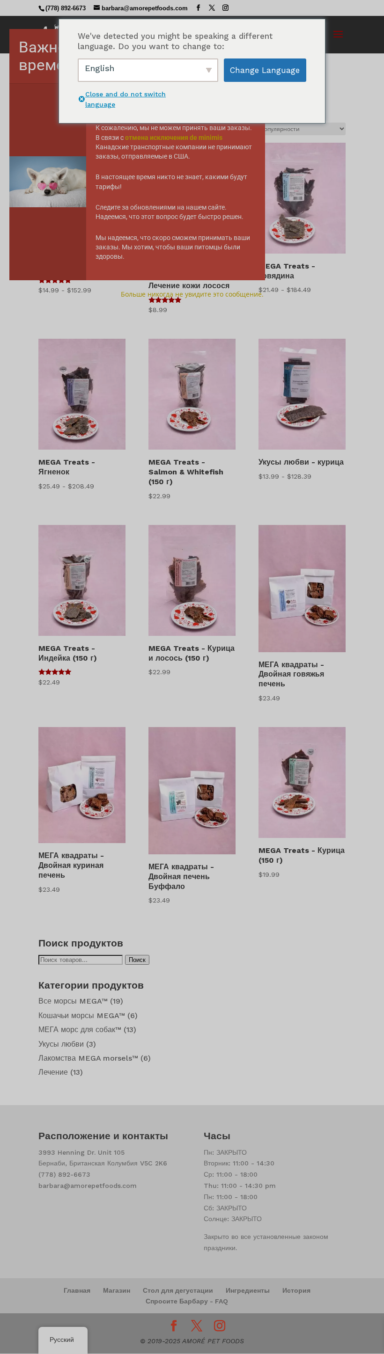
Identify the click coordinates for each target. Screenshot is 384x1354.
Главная (77, 1290)
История (296, 1290)
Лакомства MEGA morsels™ (88, 1058)
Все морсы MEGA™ (73, 1001)
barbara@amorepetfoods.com (87, 1185)
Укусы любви (61, 1044)
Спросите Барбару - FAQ (187, 1301)
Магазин (116, 1290)
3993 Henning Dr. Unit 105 (81, 1152)
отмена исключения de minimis (173, 137)
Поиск (137, 959)
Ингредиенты (248, 1290)
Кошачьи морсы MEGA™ (81, 1015)
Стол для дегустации (178, 1290)
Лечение (53, 1072)
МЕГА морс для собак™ (79, 1029)
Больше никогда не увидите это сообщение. (192, 294)
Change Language (265, 70)
